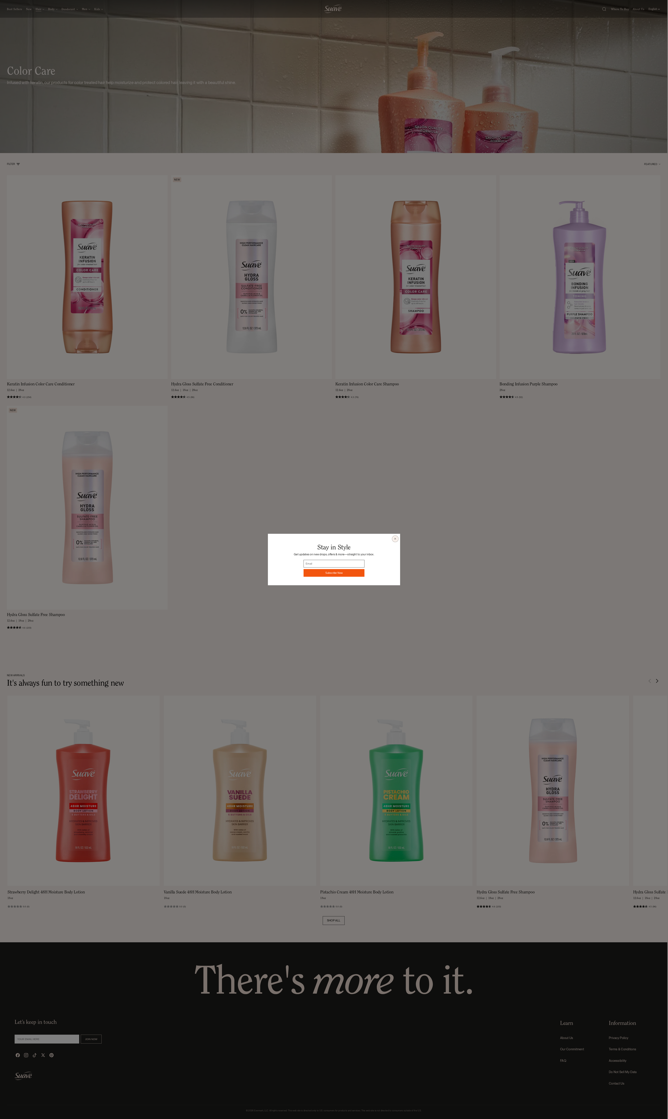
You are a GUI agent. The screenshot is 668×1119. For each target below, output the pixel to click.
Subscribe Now (334, 572)
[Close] (395, 538)
